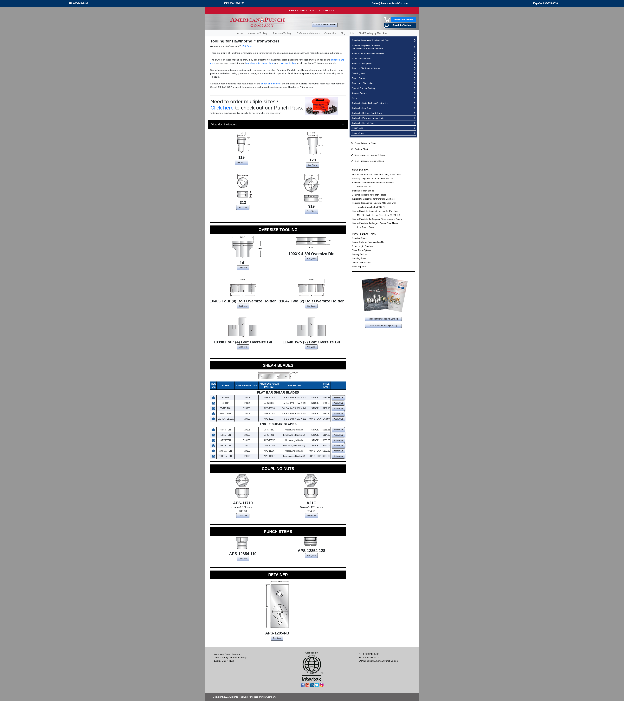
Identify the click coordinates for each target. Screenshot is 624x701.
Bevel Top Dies (359, 266)
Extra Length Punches (362, 246)
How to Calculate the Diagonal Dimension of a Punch (377, 219)
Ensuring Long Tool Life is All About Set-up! (372, 178)
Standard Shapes (360, 238)
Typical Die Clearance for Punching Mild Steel (373, 199)
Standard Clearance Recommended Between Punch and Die (373, 184)
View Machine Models (225, 124)
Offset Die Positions (361, 262)
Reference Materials (307, 33)
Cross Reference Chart (365, 143)
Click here (246, 46)
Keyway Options (359, 254)
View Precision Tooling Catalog (369, 161)
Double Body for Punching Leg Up (368, 242)
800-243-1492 (80, 3)
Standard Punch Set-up (363, 191)
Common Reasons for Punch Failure (369, 195)
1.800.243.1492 (371, 654)
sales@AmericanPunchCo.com (382, 661)
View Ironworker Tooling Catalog (370, 155)
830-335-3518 (550, 3)
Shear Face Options (361, 250)
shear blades (268, 63)
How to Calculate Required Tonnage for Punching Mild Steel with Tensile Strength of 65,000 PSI (376, 213)
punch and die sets (270, 83)
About (240, 33)
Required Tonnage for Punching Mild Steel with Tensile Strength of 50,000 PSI (374, 205)
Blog (343, 33)
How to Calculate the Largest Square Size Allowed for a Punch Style (375, 225)
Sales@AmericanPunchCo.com (390, 3)
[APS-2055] (213, 397)
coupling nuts (253, 63)
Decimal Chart (361, 149)
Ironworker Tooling (257, 33)
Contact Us (330, 33)
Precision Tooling (282, 33)
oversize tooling (288, 63)
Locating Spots (359, 258)
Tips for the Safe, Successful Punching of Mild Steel (377, 174)
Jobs (352, 33)
